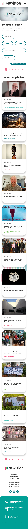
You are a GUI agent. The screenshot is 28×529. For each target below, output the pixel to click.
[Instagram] (14, 491)
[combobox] (14, 36)
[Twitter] (17, 491)
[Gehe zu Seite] (26, 69)
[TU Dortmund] (14, 517)
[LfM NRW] (14, 509)
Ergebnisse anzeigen (18, 63)
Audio (20, 43)
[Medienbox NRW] (14, 502)
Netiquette (14, 522)
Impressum (23, 522)
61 (22, 69)
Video (7, 43)
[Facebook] (10, 491)
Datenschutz (4, 522)
